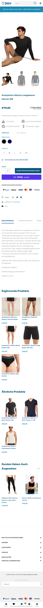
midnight (9, 141)
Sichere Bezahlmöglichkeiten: (12, 185)
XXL (26, 153)
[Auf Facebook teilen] (13, 197)
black (4, 141)
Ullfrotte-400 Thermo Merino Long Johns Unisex (10, 500)
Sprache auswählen (21, 580)
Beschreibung (8, 220)
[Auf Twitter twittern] (17, 197)
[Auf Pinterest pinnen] (21, 197)
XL (20, 153)
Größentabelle (25, 220)
